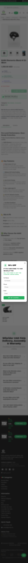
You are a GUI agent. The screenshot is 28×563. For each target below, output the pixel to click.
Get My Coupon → (14, 297)
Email (5, 290)
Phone (5, 284)
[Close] (25, 263)
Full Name (6, 278)
